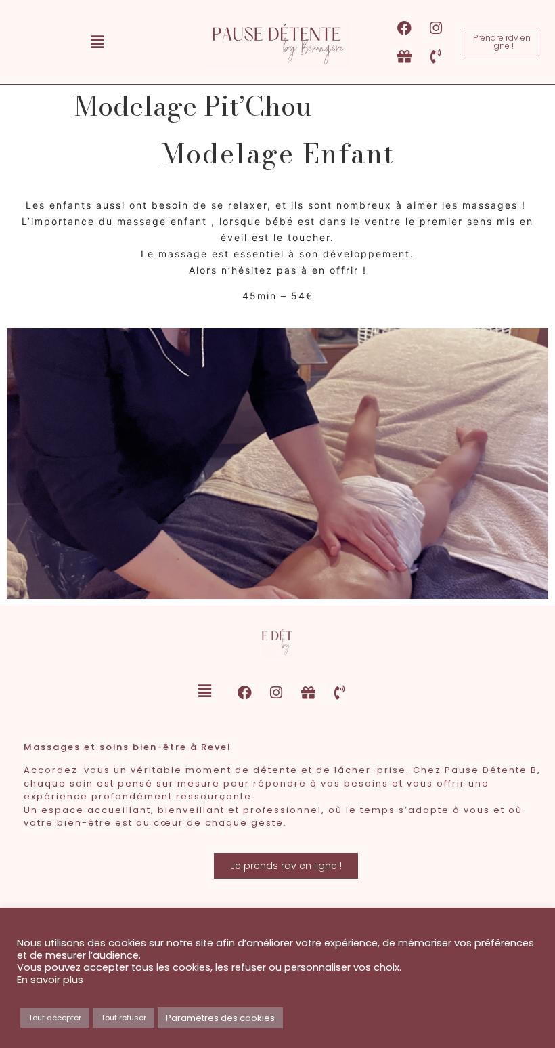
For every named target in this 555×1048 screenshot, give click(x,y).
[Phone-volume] (436, 56)
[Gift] (404, 56)
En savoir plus (50, 979)
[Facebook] (404, 28)
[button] (96, 42)
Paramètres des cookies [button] (220, 1017)
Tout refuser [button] (123, 1017)
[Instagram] (436, 28)
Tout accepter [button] (54, 1017)
